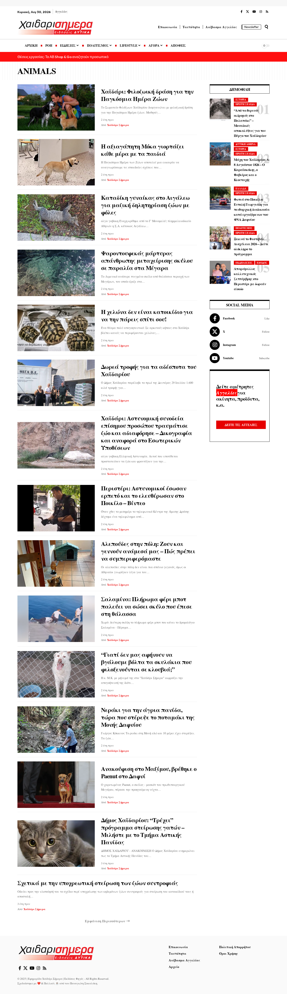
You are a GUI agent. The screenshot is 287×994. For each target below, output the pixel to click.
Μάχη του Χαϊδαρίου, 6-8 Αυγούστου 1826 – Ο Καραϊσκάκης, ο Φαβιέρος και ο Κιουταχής (251, 169)
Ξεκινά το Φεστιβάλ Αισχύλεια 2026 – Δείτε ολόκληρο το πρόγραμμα (251, 246)
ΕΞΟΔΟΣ (262, 263)
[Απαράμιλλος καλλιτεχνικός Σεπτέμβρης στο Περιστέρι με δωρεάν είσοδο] (220, 272)
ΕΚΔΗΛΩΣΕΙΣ (244, 263)
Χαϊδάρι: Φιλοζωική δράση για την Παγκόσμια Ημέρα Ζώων (147, 95)
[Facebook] (242, 11)
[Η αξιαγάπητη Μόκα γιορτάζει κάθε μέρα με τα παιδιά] (56, 162)
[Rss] (267, 11)
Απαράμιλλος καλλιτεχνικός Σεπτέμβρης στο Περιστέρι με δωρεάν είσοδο (250, 278)
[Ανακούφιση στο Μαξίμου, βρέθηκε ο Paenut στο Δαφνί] (56, 784)
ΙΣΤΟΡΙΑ (241, 99)
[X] (247, 11)
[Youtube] (240, 358)
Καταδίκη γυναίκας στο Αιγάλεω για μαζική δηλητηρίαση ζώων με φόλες (145, 205)
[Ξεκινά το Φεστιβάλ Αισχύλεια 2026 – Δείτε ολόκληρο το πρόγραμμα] (220, 237)
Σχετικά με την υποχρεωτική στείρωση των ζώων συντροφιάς (97, 883)
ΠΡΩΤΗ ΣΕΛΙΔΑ (245, 104)
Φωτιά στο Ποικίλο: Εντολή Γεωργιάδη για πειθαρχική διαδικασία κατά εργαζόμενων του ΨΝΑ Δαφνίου (251, 209)
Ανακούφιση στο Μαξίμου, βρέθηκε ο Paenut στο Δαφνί (148, 772)
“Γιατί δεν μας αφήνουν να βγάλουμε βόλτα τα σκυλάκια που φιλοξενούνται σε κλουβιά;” (146, 662)
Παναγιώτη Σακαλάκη (83, 983)
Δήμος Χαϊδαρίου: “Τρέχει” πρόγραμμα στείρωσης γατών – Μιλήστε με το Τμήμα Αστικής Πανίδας (142, 831)
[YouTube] (254, 11)
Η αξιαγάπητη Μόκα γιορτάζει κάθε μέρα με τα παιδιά (142, 150)
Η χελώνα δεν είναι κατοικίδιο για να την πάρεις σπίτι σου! (147, 315)
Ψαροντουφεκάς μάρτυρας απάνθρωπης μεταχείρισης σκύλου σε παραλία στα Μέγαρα (147, 260)
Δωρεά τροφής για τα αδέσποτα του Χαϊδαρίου (148, 370)
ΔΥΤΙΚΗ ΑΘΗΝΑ (246, 144)
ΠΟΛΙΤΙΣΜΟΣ (244, 228)
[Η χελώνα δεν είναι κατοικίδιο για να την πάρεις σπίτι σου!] (56, 328)
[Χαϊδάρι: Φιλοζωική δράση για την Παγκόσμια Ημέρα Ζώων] (56, 107)
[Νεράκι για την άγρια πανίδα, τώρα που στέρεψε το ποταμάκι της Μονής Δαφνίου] (56, 729)
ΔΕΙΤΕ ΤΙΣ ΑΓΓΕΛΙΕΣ (241, 424)
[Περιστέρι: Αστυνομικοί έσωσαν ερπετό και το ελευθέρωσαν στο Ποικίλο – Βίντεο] (56, 508)
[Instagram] (260, 11)
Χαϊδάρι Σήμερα (118, 125)
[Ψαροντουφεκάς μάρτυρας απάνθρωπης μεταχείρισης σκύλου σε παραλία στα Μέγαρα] (56, 273)
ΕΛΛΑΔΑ (241, 188)
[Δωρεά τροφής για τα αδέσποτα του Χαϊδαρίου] (56, 383)
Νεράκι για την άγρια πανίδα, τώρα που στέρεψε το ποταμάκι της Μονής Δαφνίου (148, 717)
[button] (266, 27)
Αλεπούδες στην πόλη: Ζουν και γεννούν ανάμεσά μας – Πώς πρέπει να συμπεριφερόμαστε (148, 551)
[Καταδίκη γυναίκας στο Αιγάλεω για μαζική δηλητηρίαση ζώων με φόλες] (56, 217)
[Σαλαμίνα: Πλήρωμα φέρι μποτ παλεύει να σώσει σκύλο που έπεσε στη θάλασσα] (56, 619)
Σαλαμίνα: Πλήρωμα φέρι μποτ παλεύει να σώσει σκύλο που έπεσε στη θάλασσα (146, 606)
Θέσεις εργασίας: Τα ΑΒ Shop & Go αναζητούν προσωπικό (62, 56)
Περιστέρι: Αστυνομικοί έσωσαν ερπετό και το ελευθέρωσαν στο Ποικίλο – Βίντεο (143, 495)
